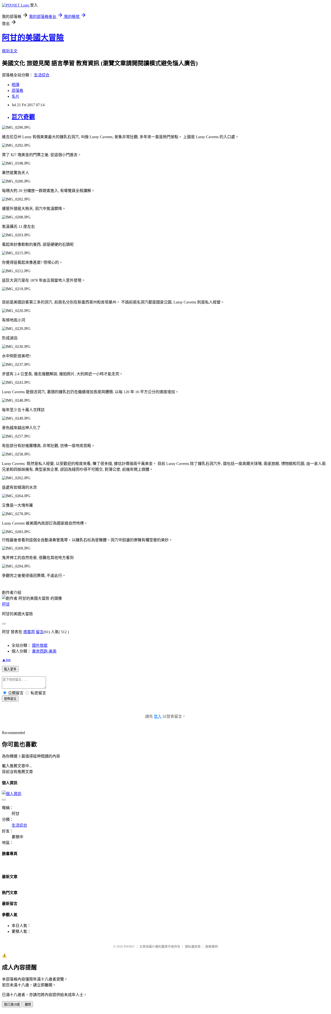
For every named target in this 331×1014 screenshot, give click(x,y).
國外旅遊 (39, 645)
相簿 (15, 85)
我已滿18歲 (12, 1004)
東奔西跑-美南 (44, 651)
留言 (40, 632)
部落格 (17, 90)
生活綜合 (41, 75)
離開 (28, 1004)
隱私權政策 (193, 946)
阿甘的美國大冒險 (33, 37)
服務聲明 (211, 946)
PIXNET (129, 946)
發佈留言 (10, 699)
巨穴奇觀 (23, 117)
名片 (15, 96)
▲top (6, 660)
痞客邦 (29, 632)
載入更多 (10, 669)
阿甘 (6, 604)
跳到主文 (9, 51)
